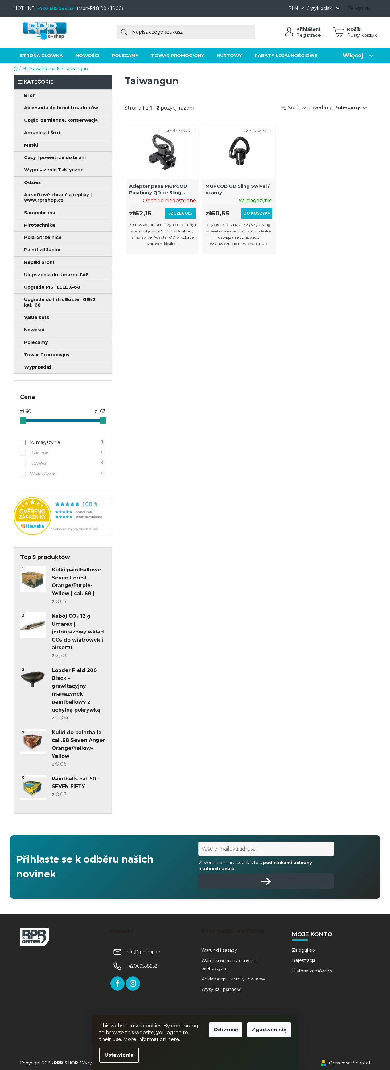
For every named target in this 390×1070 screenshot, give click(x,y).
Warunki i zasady (219, 950)
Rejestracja (303, 960)
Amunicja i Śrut (42, 133)
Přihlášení (308, 29)
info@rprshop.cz (143, 952)
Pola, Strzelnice (43, 237)
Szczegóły (180, 213)
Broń (30, 95)
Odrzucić (226, 1030)
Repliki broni (39, 262)
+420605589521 (142, 966)
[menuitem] (41, 55)
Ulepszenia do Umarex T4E (56, 275)
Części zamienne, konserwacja (61, 120)
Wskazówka (67, 474)
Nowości (34, 329)
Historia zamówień (312, 971)
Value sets (36, 317)
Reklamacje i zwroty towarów (233, 979)
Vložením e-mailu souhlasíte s (255, 865)
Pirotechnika (39, 225)
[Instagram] (133, 983)
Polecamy (36, 342)
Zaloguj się (303, 950)
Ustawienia (119, 1055)
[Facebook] (117, 983)
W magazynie (66, 442)
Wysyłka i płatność (221, 989)
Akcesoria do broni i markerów (61, 108)
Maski (31, 145)
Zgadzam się (269, 1030)
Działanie (67, 453)
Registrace (308, 35)
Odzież (32, 182)
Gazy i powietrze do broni (55, 157)
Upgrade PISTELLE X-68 (52, 287)
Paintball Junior (42, 250)
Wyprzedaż (37, 367)
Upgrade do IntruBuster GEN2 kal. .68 (60, 302)
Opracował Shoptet (350, 1063)
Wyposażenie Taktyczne (54, 170)
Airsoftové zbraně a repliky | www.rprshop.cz (58, 197)
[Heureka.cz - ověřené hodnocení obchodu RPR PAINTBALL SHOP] (63, 516)
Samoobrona (39, 212)
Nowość (67, 463)
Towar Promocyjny (47, 354)
